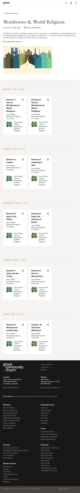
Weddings (6, 482)
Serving (5, 469)
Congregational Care (10, 474)
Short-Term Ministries (10, 453)
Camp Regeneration (48, 431)
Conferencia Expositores (49, 434)
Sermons (23, 396)
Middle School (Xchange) (11, 418)
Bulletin (43, 369)
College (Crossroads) (10, 413)
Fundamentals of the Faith (50, 448)
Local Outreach (8, 455)
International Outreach (11, 448)
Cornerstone (45, 413)
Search (47, 396)
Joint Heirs (44, 418)
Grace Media (45, 463)
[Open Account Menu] (71, 3)
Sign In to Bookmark (33, 28)
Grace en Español (9, 423)
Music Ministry (8, 428)
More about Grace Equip (11, 42)
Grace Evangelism (47, 458)
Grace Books (45, 450)
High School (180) (9, 415)
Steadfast (44, 423)
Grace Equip (45, 460)
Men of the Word (9, 408)
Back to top (63, 489)
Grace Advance (8, 458)
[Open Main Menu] (76, 3)
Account (54, 396)
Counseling (7, 471)
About (17, 396)
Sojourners (44, 420)
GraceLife (44, 415)
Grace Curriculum (47, 453)
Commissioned (46, 410)
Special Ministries (9, 425)
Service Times (46, 364)
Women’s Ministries (10, 410)
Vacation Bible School (48, 439)
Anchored (44, 408)
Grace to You (45, 465)
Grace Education (46, 455)
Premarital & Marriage (11, 479)
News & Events (33, 396)
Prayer (5, 477)
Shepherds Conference (49, 437)
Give (42, 396)
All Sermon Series (11, 13)
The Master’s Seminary (49, 468)
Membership (7, 467)
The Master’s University (49, 470)
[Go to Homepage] (6, 3)
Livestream (44, 367)
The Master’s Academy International (15, 450)
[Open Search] (66, 3)
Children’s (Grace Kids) (11, 420)
